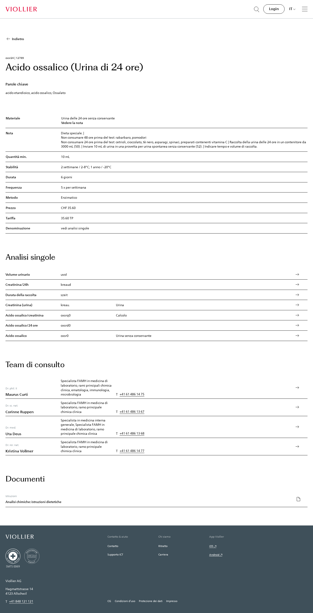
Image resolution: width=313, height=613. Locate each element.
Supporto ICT (115, 554)
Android (214, 554)
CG (109, 601)
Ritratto (162, 546)
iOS (211, 546)
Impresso (171, 601)
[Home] (21, 9)
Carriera (163, 554)
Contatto (112, 546)
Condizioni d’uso (125, 601)
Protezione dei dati (150, 601)
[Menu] (304, 9)
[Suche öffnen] (256, 9)
